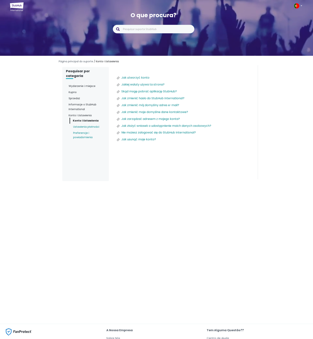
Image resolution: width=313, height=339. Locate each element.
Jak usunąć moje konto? (138, 139)
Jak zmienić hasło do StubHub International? (152, 98)
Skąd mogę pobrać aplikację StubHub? (149, 91)
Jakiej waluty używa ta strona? (142, 85)
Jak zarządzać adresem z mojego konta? (150, 119)
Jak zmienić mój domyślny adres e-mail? (150, 105)
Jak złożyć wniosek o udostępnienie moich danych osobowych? (166, 126)
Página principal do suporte (76, 61)
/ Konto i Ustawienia (106, 61)
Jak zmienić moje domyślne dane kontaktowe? (154, 112)
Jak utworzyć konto (135, 78)
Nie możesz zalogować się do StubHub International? (158, 133)
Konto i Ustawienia (86, 120)
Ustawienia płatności (86, 127)
